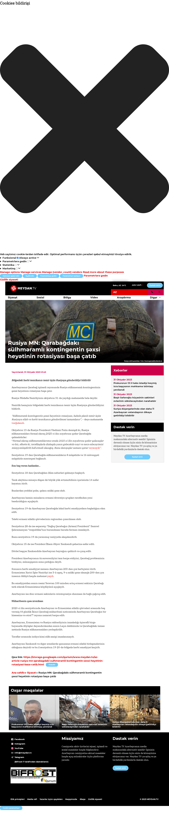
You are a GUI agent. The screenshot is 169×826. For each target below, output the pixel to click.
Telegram (19, 757)
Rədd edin (30, 276)
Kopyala (52, 664)
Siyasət (12, 297)
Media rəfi (32, 799)
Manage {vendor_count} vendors (62, 272)
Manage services (31, 272)
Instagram (20, 744)
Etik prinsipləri (18, 799)
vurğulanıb (18, 422)
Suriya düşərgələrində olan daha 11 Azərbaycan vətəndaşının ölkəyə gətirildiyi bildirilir (134, 412)
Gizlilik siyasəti (9, 279)
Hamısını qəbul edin (11, 276)
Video (94, 297)
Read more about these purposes (103, 272)
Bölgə (67, 297)
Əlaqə (82, 799)
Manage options (10, 272)
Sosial (40, 297)
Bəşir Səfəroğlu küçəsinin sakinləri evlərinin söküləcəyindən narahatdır (135, 399)
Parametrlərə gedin (48, 276)
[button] (84, 129)
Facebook (20, 739)
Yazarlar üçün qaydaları (51, 799)
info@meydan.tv (23, 752)
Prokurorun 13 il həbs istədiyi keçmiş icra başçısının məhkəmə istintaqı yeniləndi (135, 386)
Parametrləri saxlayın (71, 276)
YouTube (19, 748)
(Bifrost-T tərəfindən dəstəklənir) (31, 761)
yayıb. (50, 576)
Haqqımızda (71, 799)
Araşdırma (124, 297)
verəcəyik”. (95, 447)
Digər (153, 297)
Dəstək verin (155, 285)
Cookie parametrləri (11, 808)
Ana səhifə (18, 672)
